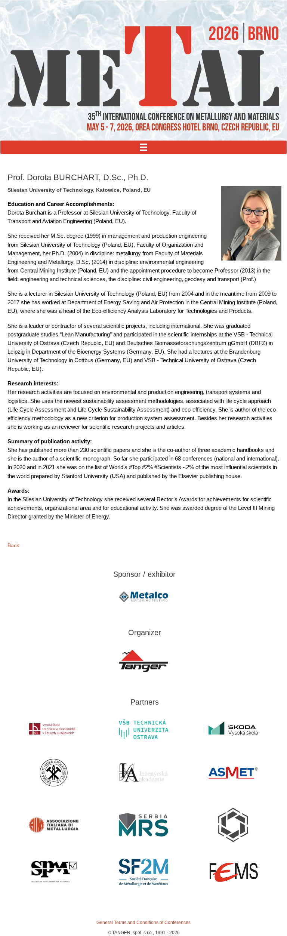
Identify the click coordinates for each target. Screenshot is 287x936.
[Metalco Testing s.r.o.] (143, 596)
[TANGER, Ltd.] (143, 661)
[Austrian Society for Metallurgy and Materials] (233, 773)
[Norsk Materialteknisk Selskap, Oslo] (233, 825)
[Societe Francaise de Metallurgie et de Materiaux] (143, 872)
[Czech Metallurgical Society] (54, 772)
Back (13, 545)
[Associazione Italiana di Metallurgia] (54, 825)
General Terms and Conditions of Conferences (143, 922)
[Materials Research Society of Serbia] (143, 825)
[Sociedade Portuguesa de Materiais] (54, 872)
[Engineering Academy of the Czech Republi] (143, 772)
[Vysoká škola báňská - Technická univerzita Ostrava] (143, 729)
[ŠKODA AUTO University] (233, 728)
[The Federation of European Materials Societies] (233, 872)
